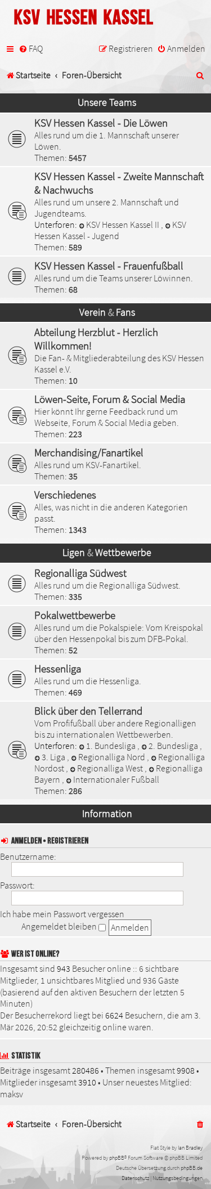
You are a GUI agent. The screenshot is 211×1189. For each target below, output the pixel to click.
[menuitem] (31, 49)
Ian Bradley (190, 1147)
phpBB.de (192, 1168)
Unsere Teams (107, 102)
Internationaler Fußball (116, 779)
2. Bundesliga (174, 745)
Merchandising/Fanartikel (88, 452)
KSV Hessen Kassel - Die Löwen (101, 122)
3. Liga (54, 756)
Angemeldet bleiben (59, 926)
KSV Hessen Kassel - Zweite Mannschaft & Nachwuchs (119, 182)
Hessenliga (57, 668)
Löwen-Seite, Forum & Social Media (109, 399)
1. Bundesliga (111, 745)
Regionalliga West (111, 768)
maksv (11, 1094)
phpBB (116, 1157)
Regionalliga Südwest (80, 573)
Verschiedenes (65, 494)
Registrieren (67, 841)
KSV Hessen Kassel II (123, 224)
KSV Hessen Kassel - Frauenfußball (108, 265)
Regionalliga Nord (112, 756)
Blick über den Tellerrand (88, 710)
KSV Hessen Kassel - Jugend (110, 230)
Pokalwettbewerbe (74, 615)
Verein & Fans (107, 312)
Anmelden (26, 841)
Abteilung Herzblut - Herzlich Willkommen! (96, 338)
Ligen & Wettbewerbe (106, 552)
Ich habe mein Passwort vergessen (62, 913)
